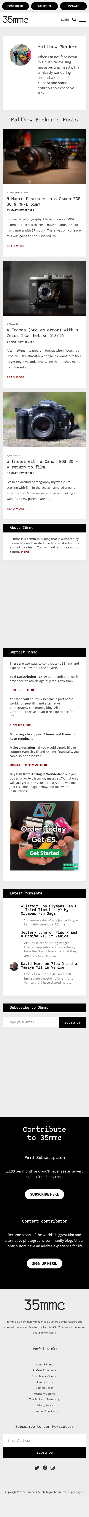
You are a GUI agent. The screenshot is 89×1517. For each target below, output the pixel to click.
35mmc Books (44, 1388)
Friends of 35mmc (44, 1393)
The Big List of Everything (44, 1399)
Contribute (15, 6)
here (25, 552)
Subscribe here (44, 1194)
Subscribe (44, 6)
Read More (15, 246)
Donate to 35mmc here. (29, 765)
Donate (73, 6)
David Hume (32, 964)
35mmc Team (44, 1382)
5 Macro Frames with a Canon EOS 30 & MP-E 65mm (43, 202)
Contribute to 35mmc (44, 1376)
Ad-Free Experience (44, 1370)
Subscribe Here (44, 94)
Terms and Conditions (44, 1411)
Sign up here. (21, 725)
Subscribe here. (23, 690)
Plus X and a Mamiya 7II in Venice (49, 934)
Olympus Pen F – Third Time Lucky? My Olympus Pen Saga (49, 910)
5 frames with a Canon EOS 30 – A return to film (42, 465)
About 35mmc (44, 1364)
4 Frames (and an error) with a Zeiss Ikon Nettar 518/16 (42, 333)
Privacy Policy (45, 1405)
